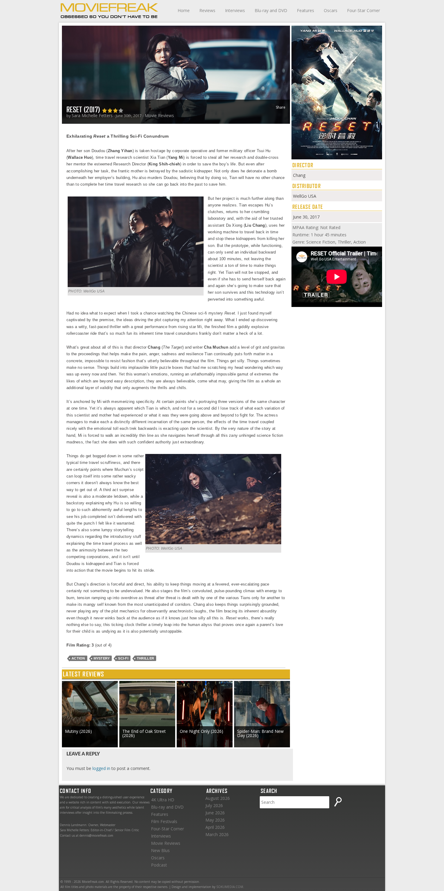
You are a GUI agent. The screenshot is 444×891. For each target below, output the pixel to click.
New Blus (160, 850)
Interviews (235, 10)
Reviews (207, 10)
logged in (101, 768)
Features (305, 10)
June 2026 (215, 813)
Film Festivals (164, 821)
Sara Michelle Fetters (92, 115)
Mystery (102, 658)
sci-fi (123, 658)
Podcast (159, 865)
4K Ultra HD (162, 800)
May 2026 (215, 820)
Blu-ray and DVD (271, 10)
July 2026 (214, 805)
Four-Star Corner (363, 10)
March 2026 (217, 834)
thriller (145, 658)
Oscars (330, 10)
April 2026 (215, 827)
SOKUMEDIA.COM (229, 887)
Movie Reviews (159, 115)
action (78, 658)
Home (184, 10)
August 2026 (217, 798)
